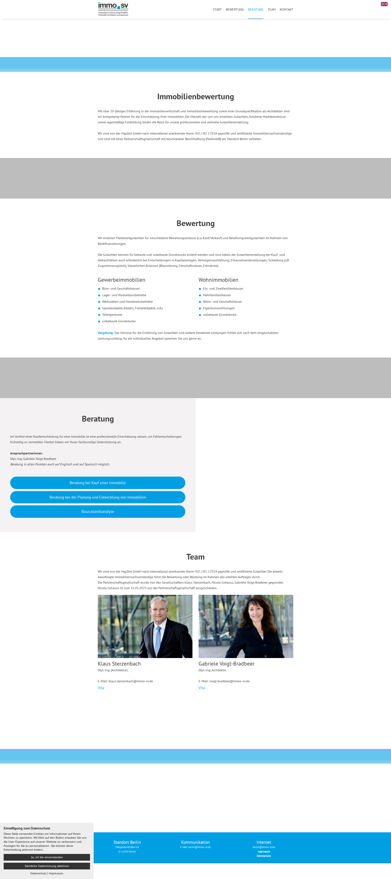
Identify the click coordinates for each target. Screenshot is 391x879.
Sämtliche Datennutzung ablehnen (47, 866)
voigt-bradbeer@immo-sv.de (229, 681)
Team (272, 9)
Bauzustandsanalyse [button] (97, 511)
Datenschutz (38, 873)
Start (217, 9)
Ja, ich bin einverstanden (47, 857)
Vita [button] (101, 687)
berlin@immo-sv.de (264, 847)
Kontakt (286, 9)
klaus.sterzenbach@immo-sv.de (131, 681)
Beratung (256, 9)
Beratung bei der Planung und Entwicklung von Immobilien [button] (97, 497)
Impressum (56, 873)
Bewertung (235, 9)
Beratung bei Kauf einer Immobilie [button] (98, 482)
